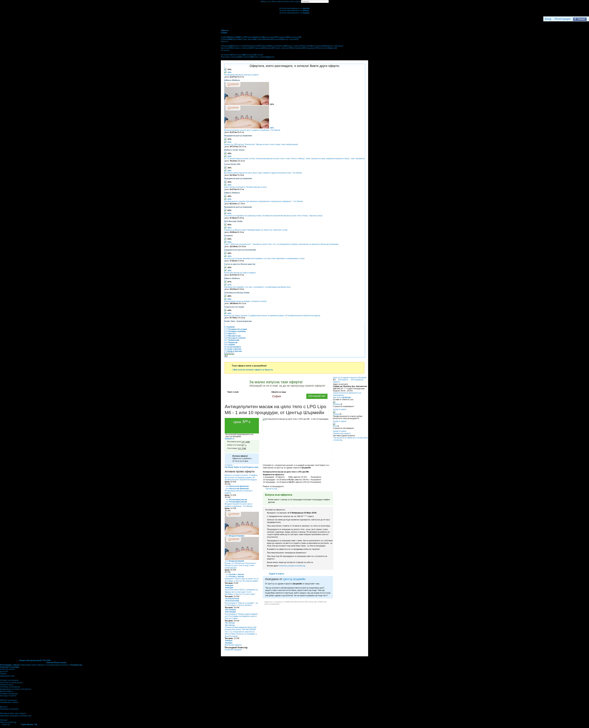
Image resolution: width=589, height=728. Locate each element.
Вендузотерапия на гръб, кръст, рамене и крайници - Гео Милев (252, 130)
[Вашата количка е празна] (294, 4)
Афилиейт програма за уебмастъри (15, 716)
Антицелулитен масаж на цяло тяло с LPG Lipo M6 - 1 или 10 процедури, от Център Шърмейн (275, 409)
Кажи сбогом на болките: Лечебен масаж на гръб (245, 187)
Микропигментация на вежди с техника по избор (245, 301)
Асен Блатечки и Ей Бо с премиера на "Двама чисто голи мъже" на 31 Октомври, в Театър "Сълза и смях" (241, 592)
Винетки (3, 707)
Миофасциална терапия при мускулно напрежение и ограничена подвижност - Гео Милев (263, 201)
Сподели (229, 465)
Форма (22, 660)
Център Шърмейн (294, 579)
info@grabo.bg (32, 660)
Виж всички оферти (233, 645)
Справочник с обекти (9, 702)
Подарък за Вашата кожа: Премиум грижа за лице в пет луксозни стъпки (255, 230)
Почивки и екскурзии (9, 694)
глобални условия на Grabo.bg (292, 566)
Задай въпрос (276, 573)
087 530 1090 (45, 660)
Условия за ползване (9, 680)
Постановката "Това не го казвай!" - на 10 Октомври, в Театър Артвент (241, 604)
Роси (335, 426)
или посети (341, 397)
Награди (3, 720)
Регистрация (562, 18)
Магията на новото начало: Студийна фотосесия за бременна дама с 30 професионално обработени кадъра (272, 315)
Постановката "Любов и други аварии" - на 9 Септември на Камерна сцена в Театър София (242, 616)
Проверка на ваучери (9, 709)
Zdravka (336, 414)
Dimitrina (337, 404)
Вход (548, 18)
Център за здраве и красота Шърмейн (350, 378)
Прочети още (271, 489)
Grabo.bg (6, 724)
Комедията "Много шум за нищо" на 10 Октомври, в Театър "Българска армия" (241, 580)
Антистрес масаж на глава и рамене (240, 273)
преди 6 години (339, 409)
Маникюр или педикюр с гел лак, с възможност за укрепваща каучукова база (257, 287)
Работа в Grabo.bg (8, 722)
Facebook (229, 650)
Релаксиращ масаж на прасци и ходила (241, 75)
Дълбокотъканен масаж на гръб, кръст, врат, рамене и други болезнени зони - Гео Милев (263, 173)
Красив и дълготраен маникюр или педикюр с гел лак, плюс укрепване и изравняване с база (264, 258)
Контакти (4, 671)
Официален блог (7, 676)
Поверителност (7, 685)
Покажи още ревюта (342, 433)
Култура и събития (8, 696)
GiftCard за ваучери (8, 700)
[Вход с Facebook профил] (579, 18)
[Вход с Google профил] (588, 18)
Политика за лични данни (11, 682)
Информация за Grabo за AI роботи (15, 689)
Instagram (237, 650)
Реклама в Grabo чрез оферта (13, 713)
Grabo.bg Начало (7, 669)
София (276, 396)
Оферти (266, 1)
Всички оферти (6, 691)
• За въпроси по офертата (344, 438)
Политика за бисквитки (10, 687)
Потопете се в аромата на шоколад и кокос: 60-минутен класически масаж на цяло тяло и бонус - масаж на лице (273, 216)
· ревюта (342, 380)
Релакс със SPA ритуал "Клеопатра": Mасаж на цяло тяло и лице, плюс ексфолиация (261, 144)
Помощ (3, 674)
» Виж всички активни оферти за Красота (252, 370)
